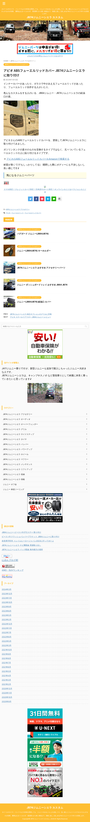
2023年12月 (7, 593)
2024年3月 (6, 589)
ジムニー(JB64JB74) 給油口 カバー (34, 301)
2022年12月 (7, 624)
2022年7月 (6, 632)
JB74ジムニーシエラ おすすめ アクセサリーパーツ (41, 267)
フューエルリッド (17, 213)
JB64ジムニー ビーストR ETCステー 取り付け (21, 532)
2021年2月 (6, 684)
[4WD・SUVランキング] (8, 566)
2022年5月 (6, 641)
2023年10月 (7, 602)
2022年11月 (7, 628)
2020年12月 (7, 688)
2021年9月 (6, 654)
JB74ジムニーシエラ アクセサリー (18, 209)
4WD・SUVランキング (13, 570)
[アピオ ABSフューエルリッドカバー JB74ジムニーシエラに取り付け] (48, 199)
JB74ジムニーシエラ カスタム (45, 17)
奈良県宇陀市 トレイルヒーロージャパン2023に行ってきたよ (28, 541)
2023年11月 (7, 598)
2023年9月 (6, 606)
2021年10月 (7, 650)
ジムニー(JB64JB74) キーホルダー (34, 250)
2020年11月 (7, 693)
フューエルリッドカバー (32, 213)
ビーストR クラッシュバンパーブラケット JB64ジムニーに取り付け (30, 536)
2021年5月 (6, 671)
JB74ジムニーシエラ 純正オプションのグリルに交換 (31, 314)
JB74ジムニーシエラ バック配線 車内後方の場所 (22, 549)
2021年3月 (6, 680)
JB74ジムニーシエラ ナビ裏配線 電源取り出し (21, 545)
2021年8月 (6, 658)
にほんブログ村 (10, 560)
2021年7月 (6, 662)
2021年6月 (6, 667)
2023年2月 (6, 619)
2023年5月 (6, 615)
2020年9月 (6, 701)
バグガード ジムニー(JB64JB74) (33, 233)
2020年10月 (7, 697)
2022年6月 (6, 637)
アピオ (8, 213)
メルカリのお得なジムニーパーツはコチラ (45, 56)
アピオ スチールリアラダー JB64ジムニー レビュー (30, 317)
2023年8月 (6, 611)
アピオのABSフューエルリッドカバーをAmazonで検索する (37, 158)
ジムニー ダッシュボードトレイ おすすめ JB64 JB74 (42, 284)
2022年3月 (6, 645)
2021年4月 (6, 675)
